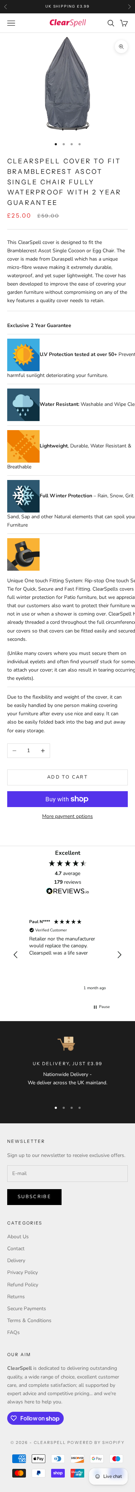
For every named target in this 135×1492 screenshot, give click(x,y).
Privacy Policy (22, 1272)
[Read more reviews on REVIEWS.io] (67, 892)
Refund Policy (22, 1284)
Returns (16, 1296)
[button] (15, 955)
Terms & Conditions (29, 1320)
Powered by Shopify (96, 1442)
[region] (67, 955)
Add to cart (67, 777)
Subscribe (34, 1196)
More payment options (67, 816)
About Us (18, 1236)
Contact (15, 1248)
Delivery (16, 1260)
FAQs (13, 1332)
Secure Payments (26, 1308)
